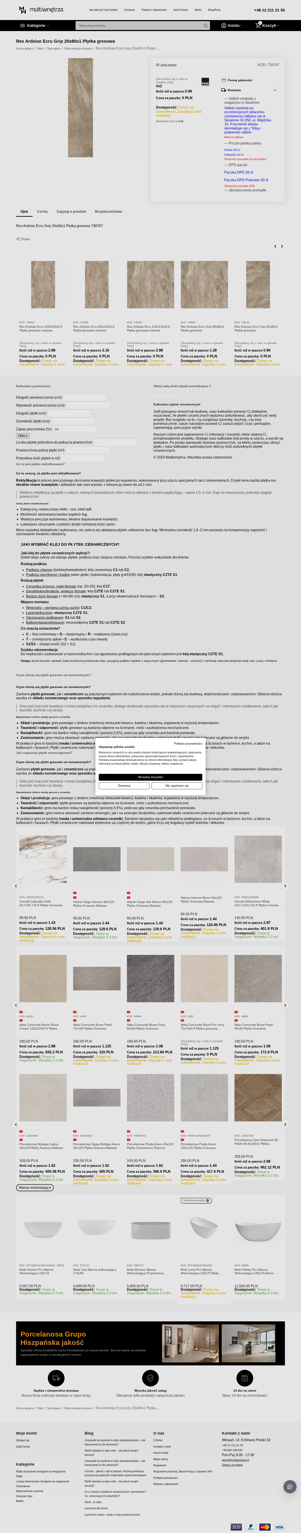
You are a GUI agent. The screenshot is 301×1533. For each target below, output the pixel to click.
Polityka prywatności (188, 743)
